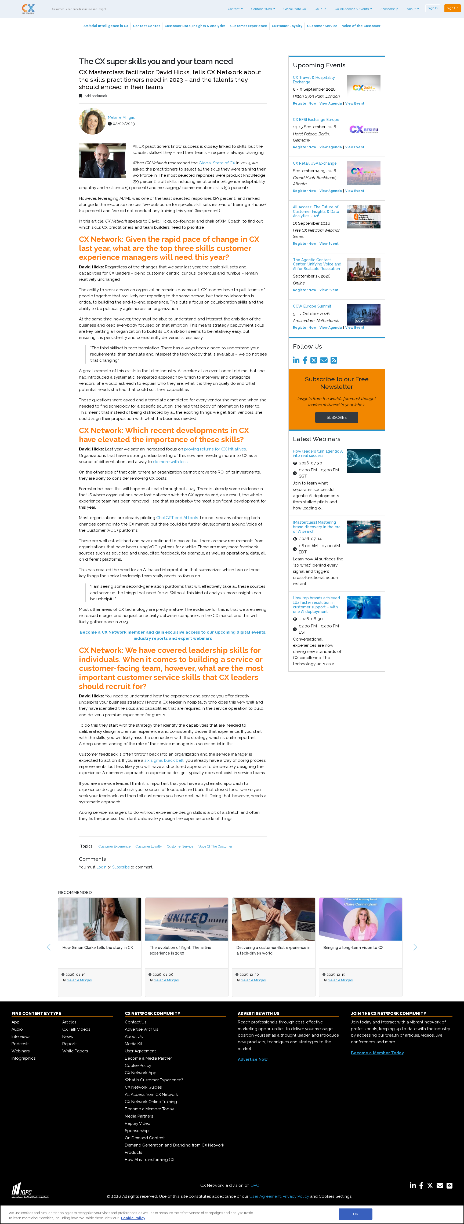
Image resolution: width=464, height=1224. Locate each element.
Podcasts (20, 1043)
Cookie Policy (138, 1065)
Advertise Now (253, 1059)
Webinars (21, 1051)
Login (101, 867)
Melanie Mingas (121, 117)
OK (355, 1214)
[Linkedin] (297, 362)
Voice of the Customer (361, 26)
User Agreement (140, 1051)
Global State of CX (217, 163)
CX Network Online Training (151, 1101)
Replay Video (137, 1123)
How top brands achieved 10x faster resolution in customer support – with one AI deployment (316, 604)
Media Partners (139, 1116)
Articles (69, 1022)
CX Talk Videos (76, 1029)
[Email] (324, 362)
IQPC (254, 1185)
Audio (17, 1029)
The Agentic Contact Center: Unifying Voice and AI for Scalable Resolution (317, 264)
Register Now (304, 103)
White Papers (75, 1051)
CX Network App (141, 1072)
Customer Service (322, 26)
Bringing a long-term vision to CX (266, 947)
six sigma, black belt (164, 760)
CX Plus (320, 9)
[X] (431, 1187)
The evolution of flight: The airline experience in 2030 (93, 950)
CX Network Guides (143, 1087)
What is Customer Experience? (154, 1080)
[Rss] (335, 362)
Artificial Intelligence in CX (106, 26)
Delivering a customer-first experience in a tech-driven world (186, 950)
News (67, 1036)
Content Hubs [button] (262, 9)
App (16, 1022)
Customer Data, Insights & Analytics (195, 26)
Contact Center (146, 26)
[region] (232, 1214)
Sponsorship (389, 9)
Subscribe (121, 867)
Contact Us (135, 1022)
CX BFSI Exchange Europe (316, 119)
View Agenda (331, 103)
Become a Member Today (149, 1109)
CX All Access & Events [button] (352, 9)
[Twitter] (314, 362)
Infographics (23, 1058)
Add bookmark (95, 96)
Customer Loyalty (287, 26)
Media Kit (133, 1043)
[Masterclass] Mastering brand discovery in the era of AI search (316, 527)
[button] (49, 947)
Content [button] (234, 9)
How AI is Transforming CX (149, 1159)
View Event (354, 103)
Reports (69, 1043)
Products (133, 1152)
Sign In (433, 8)
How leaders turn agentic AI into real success (318, 453)
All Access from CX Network (151, 1094)
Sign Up (452, 8)
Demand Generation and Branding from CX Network (174, 1145)
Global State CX (295, 9)
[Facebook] (306, 362)
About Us (134, 1036)
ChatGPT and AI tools (177, 517)
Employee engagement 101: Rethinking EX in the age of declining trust (359, 950)
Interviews (21, 1036)
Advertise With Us (141, 1029)
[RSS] (449, 1187)
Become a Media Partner (148, 1058)
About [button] (411, 9)
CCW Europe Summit (312, 306)
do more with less (170, 461)
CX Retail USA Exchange (315, 163)
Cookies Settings (335, 1196)
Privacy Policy (296, 1196)
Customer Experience (248, 26)
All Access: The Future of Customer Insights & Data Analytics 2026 (316, 211)
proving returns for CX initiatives (215, 449)
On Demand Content (145, 1138)
